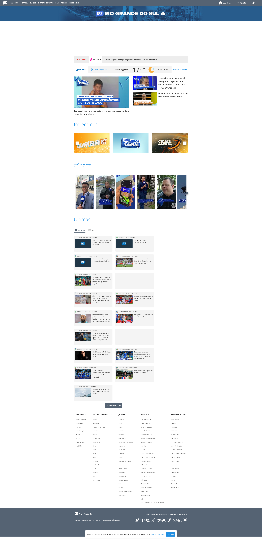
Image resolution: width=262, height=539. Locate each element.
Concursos (122, 438)
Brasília (25, 3)
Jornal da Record (146, 488)
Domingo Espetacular (148, 472)
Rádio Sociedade (176, 446)
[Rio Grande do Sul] (131, 13)
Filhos (95, 446)
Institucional (178, 414)
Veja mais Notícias (114, 405)
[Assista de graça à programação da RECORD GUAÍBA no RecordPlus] (95, 59)
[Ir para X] (239, 3)
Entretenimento (102, 414)
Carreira (173, 423)
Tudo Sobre (122, 495)
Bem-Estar (96, 423)
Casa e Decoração (99, 427)
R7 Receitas (96, 465)
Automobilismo (81, 419)
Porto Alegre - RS (100, 70)
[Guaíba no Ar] (92, 143)
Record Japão (175, 461)
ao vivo (82, 59)
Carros (121, 431)
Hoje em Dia (145, 484)
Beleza (95, 419)
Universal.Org (175, 488)
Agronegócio (123, 419)
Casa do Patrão (146, 461)
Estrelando (96, 438)
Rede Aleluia (175, 469)
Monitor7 (122, 472)
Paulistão (79, 446)
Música (95, 457)
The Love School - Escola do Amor (152, 503)
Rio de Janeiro (123, 480)
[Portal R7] (5, 3)
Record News (73, 3)
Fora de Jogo (80, 431)
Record (64, 3)
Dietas (95, 435)
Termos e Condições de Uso (111, 520)
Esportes (49, 3)
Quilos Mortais (145, 495)
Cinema (95, 431)
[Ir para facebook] (236, 3)
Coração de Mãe (146, 469)
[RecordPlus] (225, 3)
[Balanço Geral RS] (131, 143)
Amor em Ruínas (146, 427)
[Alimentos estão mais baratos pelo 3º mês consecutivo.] (145, 98)
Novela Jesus (145, 491)
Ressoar (173, 476)
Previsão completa (180, 70)
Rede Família (175, 472)
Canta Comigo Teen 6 (148, 457)
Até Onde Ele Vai (146, 435)
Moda (95, 453)
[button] (77, 143)
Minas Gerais (123, 469)
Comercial (174, 427)
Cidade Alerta (145, 465)
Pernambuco (123, 476)
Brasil (120, 423)
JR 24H (57, 3)
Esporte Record (146, 476)
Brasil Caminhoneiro (147, 453)
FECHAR (171, 534)
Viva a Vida (96, 480)
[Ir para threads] (158, 520)
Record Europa (175, 457)
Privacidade (96, 520)
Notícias (81, 230)
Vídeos (94, 230)
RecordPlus (174, 438)
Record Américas (176, 450)
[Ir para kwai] (153, 520)
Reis (142, 499)
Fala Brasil (144, 480)
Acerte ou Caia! (146, 419)
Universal (174, 484)
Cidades (121, 435)
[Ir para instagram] (241, 3)
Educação (122, 450)
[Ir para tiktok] (169, 520)
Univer (173, 480)
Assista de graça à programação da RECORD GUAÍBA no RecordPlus (130, 60)
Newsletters (175, 435)
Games (95, 450)
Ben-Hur (143, 446)
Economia (122, 446)
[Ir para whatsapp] (179, 520)
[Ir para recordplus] (163, 520)
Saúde (121, 488)
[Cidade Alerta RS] (170, 143)
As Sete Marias (146, 431)
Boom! (143, 450)
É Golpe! (121, 453)
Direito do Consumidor (126, 442)
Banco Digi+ (175, 419)
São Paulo (122, 484)
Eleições (33, 3)
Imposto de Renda (125, 461)
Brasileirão (79, 423)
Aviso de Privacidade (157, 534)
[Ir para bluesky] (137, 520)
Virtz (94, 476)
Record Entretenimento (178, 453)
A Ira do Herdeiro (146, 423)
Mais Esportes (80, 442)
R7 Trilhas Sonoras (177, 442)
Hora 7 (121, 457)
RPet (94, 469)
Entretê (41, 3)
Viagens (95, 472)
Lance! (78, 438)
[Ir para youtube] (185, 520)
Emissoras (174, 431)
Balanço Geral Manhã (148, 438)
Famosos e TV (97, 442)
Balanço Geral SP (146, 442)
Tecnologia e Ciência (125, 491)
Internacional (123, 465)
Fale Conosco (86, 520)
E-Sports (78, 427)
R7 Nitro (95, 461)
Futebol (78, 435)
